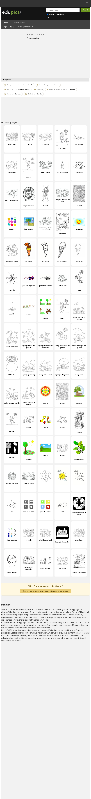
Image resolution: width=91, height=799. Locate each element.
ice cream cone (62, 262)
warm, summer (45, 568)
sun (45, 488)
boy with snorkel (62, 172)
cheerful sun (79, 172)
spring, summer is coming (29, 403)
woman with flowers (79, 573)
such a (45, 403)
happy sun (79, 229)
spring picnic (79, 375)
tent (62, 512)
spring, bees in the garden (79, 318)
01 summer (45, 144)
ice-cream (79, 262)
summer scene (29, 483)
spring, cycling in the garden (79, 347)
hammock (62, 234)
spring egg (12, 374)
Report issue (28, 27)
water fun (62, 568)
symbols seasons (28, 512)
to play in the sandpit (62, 542)
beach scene (45, 172)
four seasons (28, 229)
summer (62, 403)
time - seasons (12, 540)
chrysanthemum (28, 206)
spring (62, 318)
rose (79, 290)
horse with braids (12, 262)
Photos (61, 14)
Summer (79, 432)
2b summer (12, 173)
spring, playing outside (12, 403)
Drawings (51, 14)
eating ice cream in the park (62, 201)
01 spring (29, 144)
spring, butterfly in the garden (62, 347)
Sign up (12, 27)
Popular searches (52, 17)
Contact (19, 27)
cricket (45, 205)
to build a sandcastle (45, 540)
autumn (28, 177)
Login (5, 27)
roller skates (62, 285)
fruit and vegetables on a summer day (45, 229)
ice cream (28, 262)
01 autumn (12, 144)
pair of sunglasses (29, 286)
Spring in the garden (62, 375)
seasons (29, 314)
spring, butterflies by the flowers (45, 347)
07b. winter (62, 149)
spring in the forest (45, 375)
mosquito (12, 290)
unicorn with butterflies (29, 568)
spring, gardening (29, 375)
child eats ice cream (11, 201)
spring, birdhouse (12, 347)
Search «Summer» (18, 22)
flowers (79, 205)
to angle (29, 540)
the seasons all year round (79, 514)
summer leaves (79, 460)
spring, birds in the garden (29, 347)
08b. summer (79, 144)
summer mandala (12, 483)
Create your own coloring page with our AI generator (46, 591)
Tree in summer (12, 573)
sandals (11, 314)
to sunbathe (79, 540)
